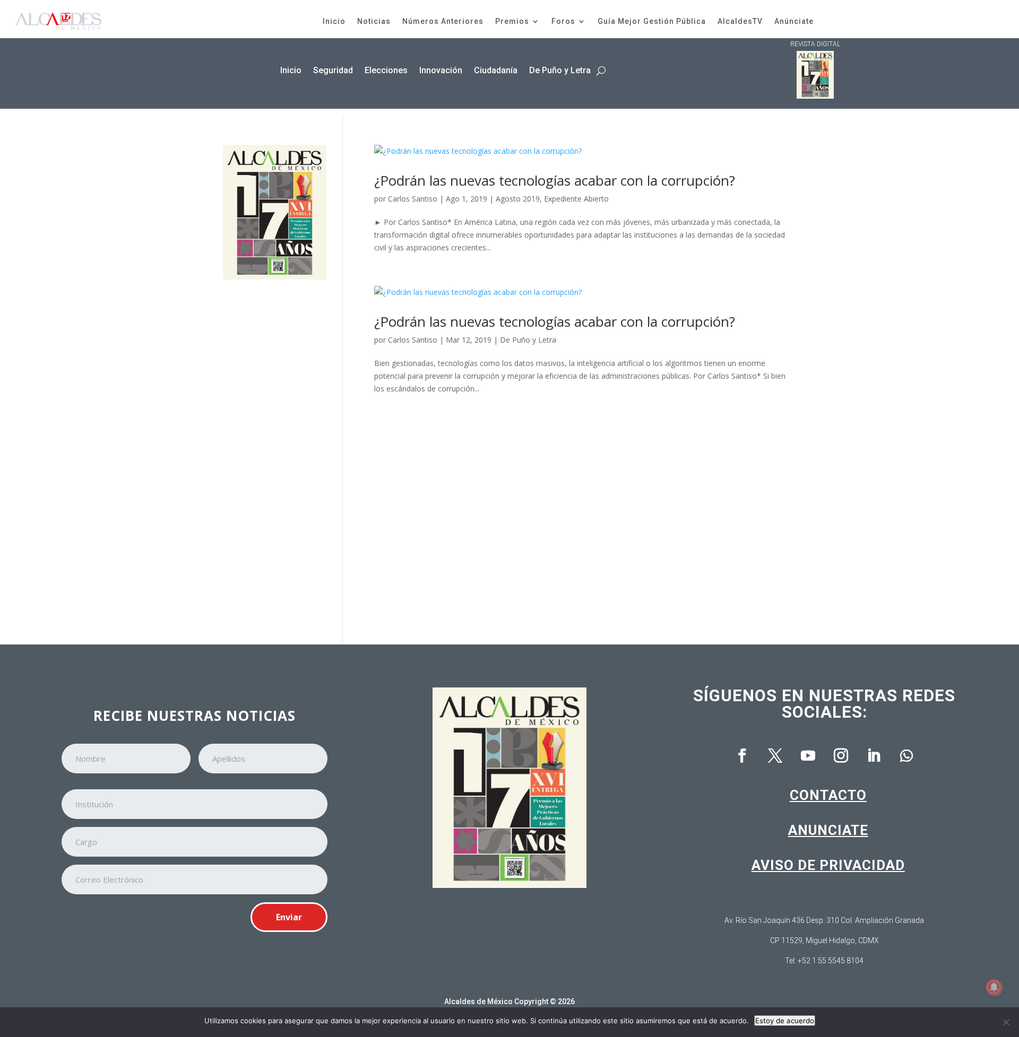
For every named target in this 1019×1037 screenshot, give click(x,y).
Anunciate (828, 830)
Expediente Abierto (576, 199)
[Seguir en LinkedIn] (873, 756)
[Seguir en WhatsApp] (906, 756)
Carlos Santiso (412, 199)
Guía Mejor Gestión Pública (652, 21)
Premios (512, 21)
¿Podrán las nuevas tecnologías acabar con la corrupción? (554, 180)
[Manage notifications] (994, 987)
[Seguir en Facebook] (742, 756)
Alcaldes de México (478, 1001)
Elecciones (386, 70)
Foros (563, 21)
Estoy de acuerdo (784, 1020)
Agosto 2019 (518, 199)
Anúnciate (794, 21)
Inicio (334, 21)
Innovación (440, 70)
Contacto (828, 795)
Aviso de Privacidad (828, 865)
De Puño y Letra (560, 70)
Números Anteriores (442, 21)
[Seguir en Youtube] (807, 756)
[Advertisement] (274, 454)
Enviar (289, 917)
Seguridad (333, 70)
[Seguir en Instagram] (840, 756)
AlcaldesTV (740, 21)
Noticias (374, 21)
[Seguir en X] (775, 756)
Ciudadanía (495, 70)
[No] (1005, 1022)
